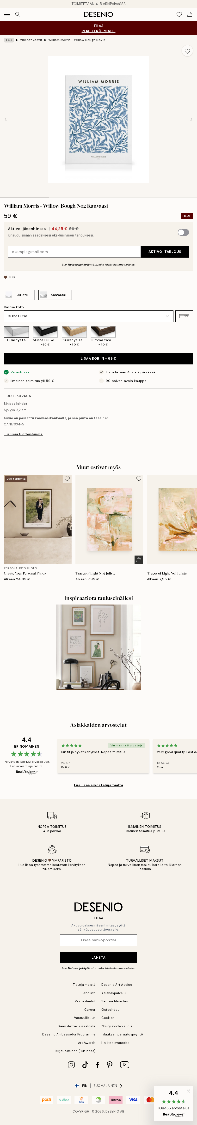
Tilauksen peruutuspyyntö (122, 1034)
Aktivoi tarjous (164, 251)
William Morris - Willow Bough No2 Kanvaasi (77, 40)
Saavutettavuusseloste (77, 1026)
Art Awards (87, 1043)
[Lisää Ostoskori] (139, 560)
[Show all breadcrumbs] (9, 40)
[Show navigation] (7, 14)
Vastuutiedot (85, 1001)
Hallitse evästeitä (115, 1043)
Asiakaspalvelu (113, 993)
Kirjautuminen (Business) (75, 1051)
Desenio (112, 1111)
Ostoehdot (110, 1010)
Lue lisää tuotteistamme (23, 434)
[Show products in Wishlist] (179, 14)
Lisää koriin (99, 358)
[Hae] (17, 14)
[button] (184, 316)
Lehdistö (89, 993)
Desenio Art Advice (116, 985)
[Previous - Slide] (6, 119)
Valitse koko (14, 307)
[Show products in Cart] (190, 14)
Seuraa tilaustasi (115, 1001)
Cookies (108, 1018)
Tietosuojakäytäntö (81, 264)
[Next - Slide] (191, 119)
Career (90, 1010)
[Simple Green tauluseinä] (98, 647)
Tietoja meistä (84, 985)
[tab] (24, 196)
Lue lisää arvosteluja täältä (98, 785)
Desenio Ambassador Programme (69, 1034)
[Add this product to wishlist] (187, 50)
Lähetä (98, 957)
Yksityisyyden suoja (117, 1026)
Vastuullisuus (85, 1018)
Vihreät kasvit (31, 40)
